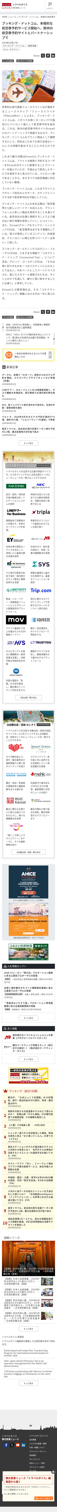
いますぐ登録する (45, 1498)
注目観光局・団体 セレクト (21, 725)
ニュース (12, 16)
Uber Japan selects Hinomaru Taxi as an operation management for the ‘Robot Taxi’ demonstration (25, 1363)
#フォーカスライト (11, 49)
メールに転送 (8, 61)
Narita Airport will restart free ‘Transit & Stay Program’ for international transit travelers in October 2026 (26, 1353)
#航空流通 (32, 45)
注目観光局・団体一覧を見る (28, 852)
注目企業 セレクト (16, 465)
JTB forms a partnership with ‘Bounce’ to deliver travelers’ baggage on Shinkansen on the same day (28, 1374)
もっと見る (28, 443)
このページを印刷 (25, 61)
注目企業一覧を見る (28, 697)
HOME (4, 16)
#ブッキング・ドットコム (14, 45)
